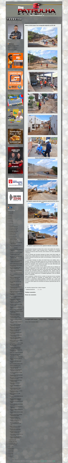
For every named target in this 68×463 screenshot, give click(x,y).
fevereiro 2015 (13, 443)
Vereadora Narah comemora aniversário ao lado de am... (15, 348)
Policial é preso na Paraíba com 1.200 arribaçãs (16, 336)
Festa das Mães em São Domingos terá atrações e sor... (16, 405)
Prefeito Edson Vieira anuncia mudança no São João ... (15, 285)
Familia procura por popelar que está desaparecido (16, 287)
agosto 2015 (12, 233)
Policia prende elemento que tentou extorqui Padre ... (15, 300)
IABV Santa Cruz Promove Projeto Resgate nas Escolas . (16, 378)
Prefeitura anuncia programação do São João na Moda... (16, 292)
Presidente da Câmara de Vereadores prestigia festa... (15, 418)
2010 (10, 453)
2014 (10, 446)
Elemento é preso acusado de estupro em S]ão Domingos (15, 399)
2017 (10, 221)
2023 (10, 216)
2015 (10, 225)
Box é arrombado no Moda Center (16, 363)
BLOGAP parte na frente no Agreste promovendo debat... (15, 429)
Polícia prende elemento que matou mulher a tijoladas (15, 389)
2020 (10, 218)
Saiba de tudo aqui (13, 239)
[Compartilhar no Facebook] (40, 289)
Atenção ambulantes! (14, 247)
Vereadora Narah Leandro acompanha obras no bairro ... (16, 317)
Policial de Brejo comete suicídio (16, 309)
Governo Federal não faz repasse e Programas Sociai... (16, 341)
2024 (10, 215)
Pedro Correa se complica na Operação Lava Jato (15, 368)
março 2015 (12, 441)
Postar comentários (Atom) (33, 321)
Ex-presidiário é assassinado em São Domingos (16, 243)
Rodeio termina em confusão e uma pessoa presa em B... (15, 427)
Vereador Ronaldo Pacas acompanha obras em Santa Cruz (15, 423)
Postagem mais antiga (54, 319)
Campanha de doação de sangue (16, 252)
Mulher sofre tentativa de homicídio (16, 352)
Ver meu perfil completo (12, 49)
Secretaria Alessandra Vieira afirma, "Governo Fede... (15, 268)
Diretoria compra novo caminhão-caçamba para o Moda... (16, 415)
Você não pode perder (14, 259)
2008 (10, 456)
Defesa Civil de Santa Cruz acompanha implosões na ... (15, 314)
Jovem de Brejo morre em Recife (16, 263)
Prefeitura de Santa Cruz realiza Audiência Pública (16, 381)
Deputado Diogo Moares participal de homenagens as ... (16, 376)
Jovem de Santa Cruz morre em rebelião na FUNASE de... (16, 261)
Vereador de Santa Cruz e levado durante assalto (16, 305)
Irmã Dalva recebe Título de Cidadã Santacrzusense (15, 254)
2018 (10, 220)
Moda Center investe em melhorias (16, 289)
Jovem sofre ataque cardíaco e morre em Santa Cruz (15, 338)
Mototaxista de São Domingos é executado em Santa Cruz (16, 370)
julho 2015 (12, 234)
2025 (10, 213)
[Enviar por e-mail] (37, 289)
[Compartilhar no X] (39, 289)
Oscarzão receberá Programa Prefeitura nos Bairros (15, 420)
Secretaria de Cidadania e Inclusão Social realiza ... (16, 312)
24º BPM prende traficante (15, 279)
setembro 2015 (13, 231)
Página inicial (42, 319)
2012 (10, 450)
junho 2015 (12, 236)
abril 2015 (12, 439)
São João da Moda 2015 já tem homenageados (15, 345)
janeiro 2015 (12, 444)
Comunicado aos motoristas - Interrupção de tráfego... (15, 355)
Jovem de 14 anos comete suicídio (16, 356)
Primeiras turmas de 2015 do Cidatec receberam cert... (15, 432)
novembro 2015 (13, 228)
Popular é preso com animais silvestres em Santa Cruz (15, 325)
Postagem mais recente (31, 319)
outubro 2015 (12, 229)
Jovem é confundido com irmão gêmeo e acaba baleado (15, 437)
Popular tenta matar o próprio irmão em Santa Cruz (15, 302)
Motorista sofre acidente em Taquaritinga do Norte (15, 328)
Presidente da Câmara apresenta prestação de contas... (16, 391)
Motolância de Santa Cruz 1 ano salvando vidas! (16, 257)
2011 (10, 451)
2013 (10, 448)
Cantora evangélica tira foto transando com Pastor (15, 278)
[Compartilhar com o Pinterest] (41, 289)
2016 (10, 223)
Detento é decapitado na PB (15, 365)
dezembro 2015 (13, 226)
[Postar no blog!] (38, 289)
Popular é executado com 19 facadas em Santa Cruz (15, 330)
